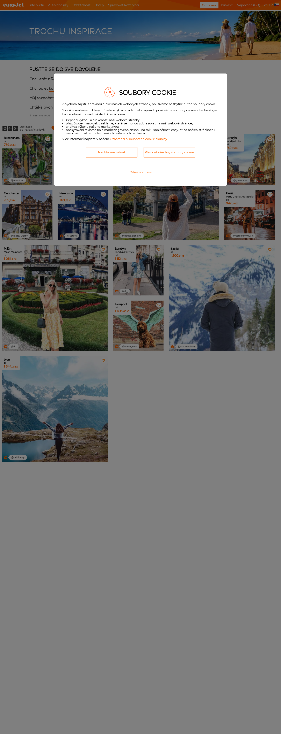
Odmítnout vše (141, 172)
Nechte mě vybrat (111, 152)
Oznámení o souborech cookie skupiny (138, 139)
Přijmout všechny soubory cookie (169, 152)
